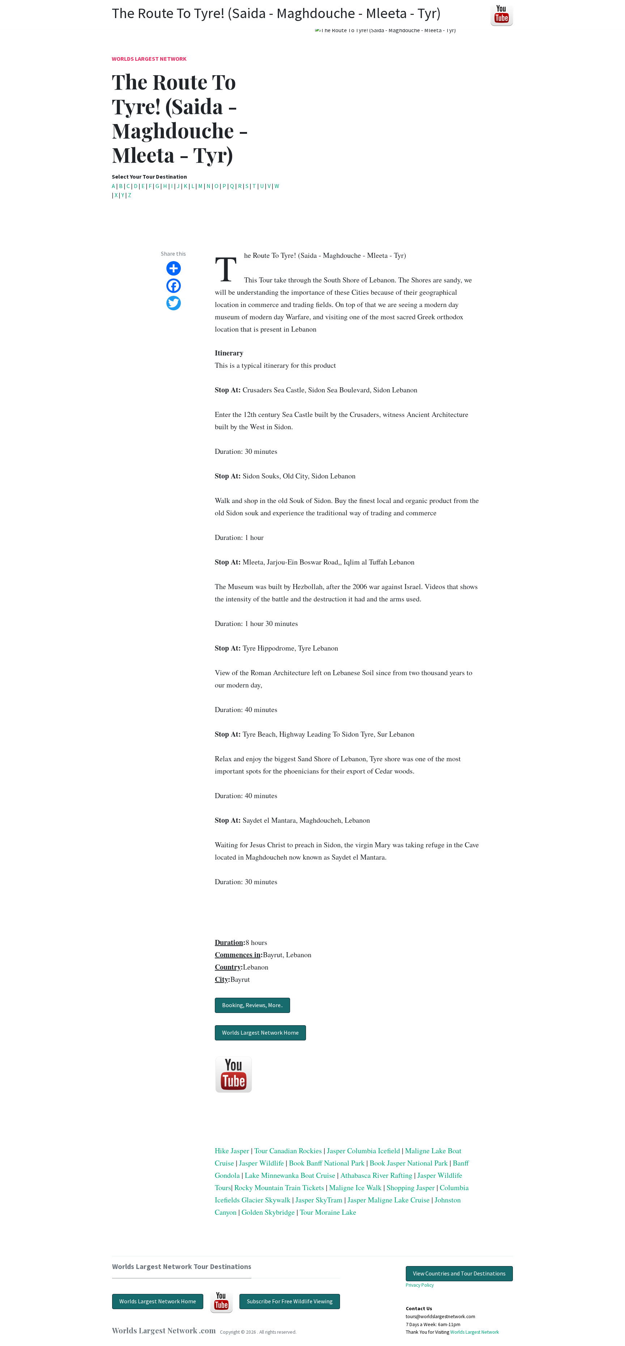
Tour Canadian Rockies (288, 1150)
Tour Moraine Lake (328, 1212)
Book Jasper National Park (409, 1163)
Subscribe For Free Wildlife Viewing (290, 1301)
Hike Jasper (232, 1150)
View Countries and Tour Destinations (459, 1273)
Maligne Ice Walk (355, 1187)
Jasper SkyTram (319, 1200)
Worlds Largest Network (149, 58)
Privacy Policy (420, 1285)
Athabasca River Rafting (376, 1175)
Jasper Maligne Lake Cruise (389, 1200)
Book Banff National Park (327, 1163)
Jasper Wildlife (261, 1163)
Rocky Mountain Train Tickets (279, 1187)
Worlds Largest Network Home (260, 1032)
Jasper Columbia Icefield (363, 1150)
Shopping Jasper (411, 1187)
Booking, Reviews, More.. (252, 1005)
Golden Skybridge (268, 1212)
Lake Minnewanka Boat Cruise (290, 1175)
